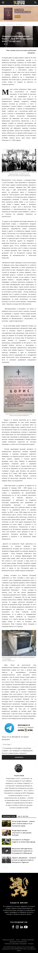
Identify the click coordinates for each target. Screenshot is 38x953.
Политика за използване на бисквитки (16, 943)
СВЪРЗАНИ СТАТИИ (9, 816)
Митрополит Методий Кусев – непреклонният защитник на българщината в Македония (22, 851)
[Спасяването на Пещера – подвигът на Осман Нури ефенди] (6, 842)
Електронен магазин (8, 940)
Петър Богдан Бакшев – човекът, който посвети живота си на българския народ (23, 824)
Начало (3, 24)
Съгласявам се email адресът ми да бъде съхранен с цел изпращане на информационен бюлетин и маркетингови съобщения (17, 750)
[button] (35, 2)
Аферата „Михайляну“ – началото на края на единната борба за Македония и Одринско (24, 860)
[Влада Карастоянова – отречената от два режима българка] (6, 832)
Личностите (10, 24)
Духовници (19, 24)
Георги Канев (19, 775)
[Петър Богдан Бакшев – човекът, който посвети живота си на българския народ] (6, 823)
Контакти (30, 943)
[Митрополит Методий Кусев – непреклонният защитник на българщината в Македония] (6, 851)
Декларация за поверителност (18, 942)
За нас (18, 940)
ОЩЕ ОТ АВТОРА (23, 816)
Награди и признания (27, 940)
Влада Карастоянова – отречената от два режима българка (21, 833)
